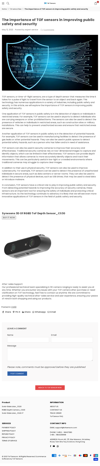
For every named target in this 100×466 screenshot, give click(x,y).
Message (11, 345)
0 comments (48, 29)
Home (4, 9)
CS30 (13, 307)
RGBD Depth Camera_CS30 (13, 410)
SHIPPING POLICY (9, 431)
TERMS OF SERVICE (9, 440)
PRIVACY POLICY (8, 437)
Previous (8, 315)
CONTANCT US (56, 410)
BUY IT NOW (9, 217)
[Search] (7, 3)
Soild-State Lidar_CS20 (11, 406)
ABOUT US (54, 406)
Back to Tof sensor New (50, 387)
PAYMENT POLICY (9, 427)
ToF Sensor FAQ (56, 416)
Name (10, 335)
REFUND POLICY (8, 434)
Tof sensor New (15, 9)
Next (93, 315)
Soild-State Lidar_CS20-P (12, 413)
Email (54, 335)
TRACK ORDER (55, 413)
